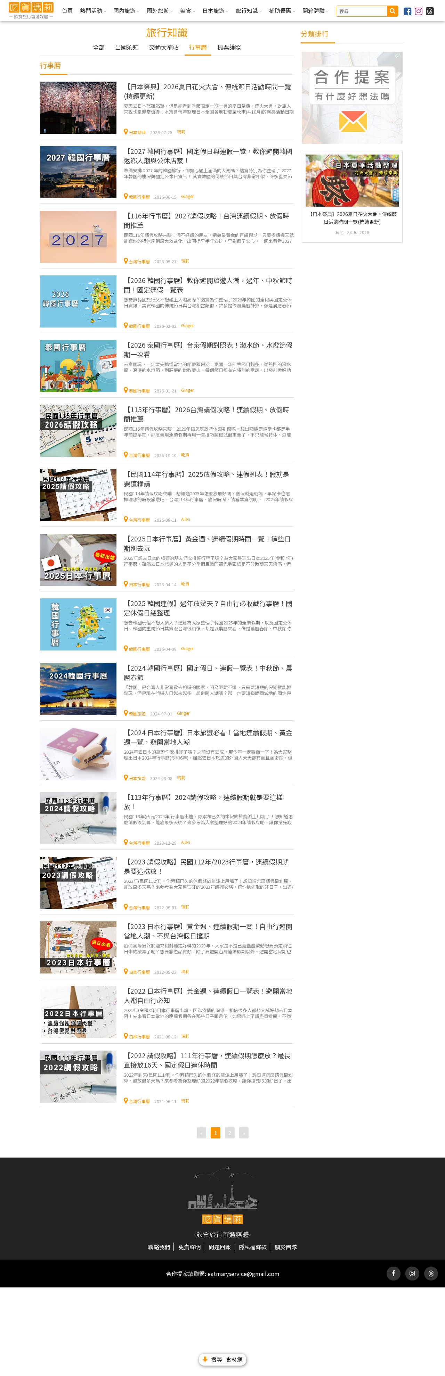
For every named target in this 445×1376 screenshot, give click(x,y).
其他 (340, 232)
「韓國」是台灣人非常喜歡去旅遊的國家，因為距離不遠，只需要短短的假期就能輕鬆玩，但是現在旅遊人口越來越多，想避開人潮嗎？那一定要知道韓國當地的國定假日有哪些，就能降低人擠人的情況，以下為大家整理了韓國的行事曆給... (207, 690)
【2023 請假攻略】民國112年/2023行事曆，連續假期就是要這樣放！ (206, 866)
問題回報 (220, 1247)
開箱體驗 (314, 10)
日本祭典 (137, 132)
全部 (99, 47)
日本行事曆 (139, 584)
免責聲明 (189, 1247)
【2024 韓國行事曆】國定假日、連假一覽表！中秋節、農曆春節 (208, 672)
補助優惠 (281, 10)
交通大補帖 (164, 47)
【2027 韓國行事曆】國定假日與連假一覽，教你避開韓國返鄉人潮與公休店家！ (208, 155)
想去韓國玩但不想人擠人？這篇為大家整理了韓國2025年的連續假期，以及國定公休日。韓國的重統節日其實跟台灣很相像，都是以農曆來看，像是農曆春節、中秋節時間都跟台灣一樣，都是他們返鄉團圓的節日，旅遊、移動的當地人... (208, 625)
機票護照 (229, 47)
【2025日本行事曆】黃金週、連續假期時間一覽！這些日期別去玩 (207, 543)
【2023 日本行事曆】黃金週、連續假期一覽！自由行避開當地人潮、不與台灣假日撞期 (208, 930)
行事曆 (198, 47)
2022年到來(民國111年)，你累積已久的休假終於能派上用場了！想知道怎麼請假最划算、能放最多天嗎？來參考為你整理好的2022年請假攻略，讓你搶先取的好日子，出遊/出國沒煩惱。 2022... (208, 1077)
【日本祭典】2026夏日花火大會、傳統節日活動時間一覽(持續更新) (207, 91)
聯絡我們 (159, 1247)
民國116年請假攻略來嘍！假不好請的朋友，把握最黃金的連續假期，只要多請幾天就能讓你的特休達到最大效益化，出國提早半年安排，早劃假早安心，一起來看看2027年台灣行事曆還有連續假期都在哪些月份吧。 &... (209, 238)
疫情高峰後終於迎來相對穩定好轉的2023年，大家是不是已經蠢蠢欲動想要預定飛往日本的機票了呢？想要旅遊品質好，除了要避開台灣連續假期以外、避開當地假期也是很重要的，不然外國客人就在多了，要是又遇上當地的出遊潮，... (208, 948)
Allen (185, 519)
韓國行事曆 (139, 197)
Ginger (187, 196)
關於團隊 (286, 1247)
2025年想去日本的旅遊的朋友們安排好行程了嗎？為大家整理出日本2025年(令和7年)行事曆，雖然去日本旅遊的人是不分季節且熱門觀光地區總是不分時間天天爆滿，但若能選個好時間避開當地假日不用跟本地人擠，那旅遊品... (208, 561)
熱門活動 (92, 10)
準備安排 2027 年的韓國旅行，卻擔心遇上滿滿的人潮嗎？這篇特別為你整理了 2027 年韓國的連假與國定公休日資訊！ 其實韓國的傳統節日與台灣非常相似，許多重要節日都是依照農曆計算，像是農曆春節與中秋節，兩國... (208, 173)
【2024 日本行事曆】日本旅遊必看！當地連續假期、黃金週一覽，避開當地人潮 (208, 737)
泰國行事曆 (139, 390)
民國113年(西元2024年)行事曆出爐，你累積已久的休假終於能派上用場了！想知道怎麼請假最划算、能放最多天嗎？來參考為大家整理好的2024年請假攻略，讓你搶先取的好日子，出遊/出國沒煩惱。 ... (208, 819)
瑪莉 (181, 131)
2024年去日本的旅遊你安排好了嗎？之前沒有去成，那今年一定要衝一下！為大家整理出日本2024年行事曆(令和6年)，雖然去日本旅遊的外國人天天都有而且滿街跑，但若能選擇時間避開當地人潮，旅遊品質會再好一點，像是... (208, 754)
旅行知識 (247, 10)
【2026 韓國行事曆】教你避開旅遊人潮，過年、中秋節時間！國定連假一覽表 (208, 284)
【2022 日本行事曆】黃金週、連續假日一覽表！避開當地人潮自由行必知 (208, 995)
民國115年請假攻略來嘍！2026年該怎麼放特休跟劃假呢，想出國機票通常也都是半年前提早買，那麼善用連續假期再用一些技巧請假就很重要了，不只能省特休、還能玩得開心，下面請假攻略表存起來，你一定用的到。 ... (207, 431)
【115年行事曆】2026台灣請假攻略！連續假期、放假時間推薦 (206, 414)
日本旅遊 (214, 10)
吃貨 (185, 454)
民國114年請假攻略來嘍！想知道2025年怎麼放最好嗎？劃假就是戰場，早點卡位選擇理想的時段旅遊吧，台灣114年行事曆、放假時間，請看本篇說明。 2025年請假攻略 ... (208, 496)
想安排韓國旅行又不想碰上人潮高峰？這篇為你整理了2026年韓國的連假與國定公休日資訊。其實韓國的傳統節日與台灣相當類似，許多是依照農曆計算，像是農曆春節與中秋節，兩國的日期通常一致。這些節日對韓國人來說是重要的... (208, 302)
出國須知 (127, 47)
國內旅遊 (125, 10)
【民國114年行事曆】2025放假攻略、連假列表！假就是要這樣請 (206, 478)
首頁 (67, 10)
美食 (186, 10)
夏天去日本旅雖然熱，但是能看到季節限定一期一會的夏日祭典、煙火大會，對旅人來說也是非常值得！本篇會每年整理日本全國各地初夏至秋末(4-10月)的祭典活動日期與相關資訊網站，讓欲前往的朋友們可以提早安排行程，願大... (209, 108)
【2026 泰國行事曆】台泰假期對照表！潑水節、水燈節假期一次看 (208, 349)
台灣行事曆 (139, 261)
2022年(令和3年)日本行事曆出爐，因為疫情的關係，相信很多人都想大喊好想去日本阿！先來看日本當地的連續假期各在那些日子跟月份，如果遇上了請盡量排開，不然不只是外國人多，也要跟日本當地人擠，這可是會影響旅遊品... (208, 1013)
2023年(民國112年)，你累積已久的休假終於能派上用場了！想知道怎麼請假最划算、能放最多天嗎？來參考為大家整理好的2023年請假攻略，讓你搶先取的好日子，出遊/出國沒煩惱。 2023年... (208, 884)
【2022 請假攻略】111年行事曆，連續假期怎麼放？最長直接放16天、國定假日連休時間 (207, 1060)
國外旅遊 (158, 10)
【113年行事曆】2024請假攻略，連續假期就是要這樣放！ (203, 801)
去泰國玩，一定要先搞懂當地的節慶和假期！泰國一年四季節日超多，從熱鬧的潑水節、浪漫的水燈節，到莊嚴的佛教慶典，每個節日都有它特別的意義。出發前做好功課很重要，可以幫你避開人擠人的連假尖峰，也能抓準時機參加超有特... (207, 367)
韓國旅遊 (137, 713)
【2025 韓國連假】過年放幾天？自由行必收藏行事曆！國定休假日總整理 (208, 607)
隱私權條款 (253, 1247)
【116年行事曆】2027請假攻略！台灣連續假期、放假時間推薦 (206, 220)
